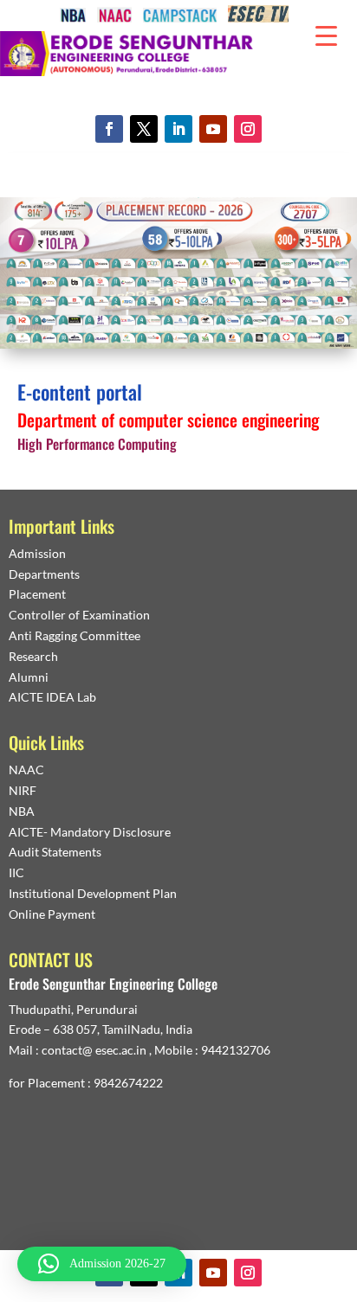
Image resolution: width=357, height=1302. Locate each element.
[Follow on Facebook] (109, 129)
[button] (101, 1264)
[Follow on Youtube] (213, 129)
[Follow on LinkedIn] (178, 129)
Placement (37, 594)
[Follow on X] (144, 129)
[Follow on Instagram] (248, 129)
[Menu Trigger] (326, 34)
